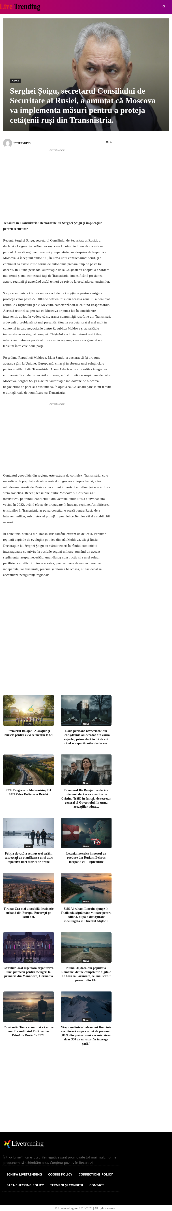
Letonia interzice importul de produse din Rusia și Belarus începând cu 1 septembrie (86, 857)
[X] (55, 678)
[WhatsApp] (84, 678)
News (15, 80)
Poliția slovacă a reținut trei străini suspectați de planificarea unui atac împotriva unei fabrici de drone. (29, 857)
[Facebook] (40, 678)
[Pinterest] (70, 678)
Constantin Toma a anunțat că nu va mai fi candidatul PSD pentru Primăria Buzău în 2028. (29, 1031)
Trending (24, 143)
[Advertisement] (57, 183)
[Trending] (8, 143)
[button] (164, 7)
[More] (100, 678)
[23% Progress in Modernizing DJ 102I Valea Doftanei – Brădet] (28, 769)
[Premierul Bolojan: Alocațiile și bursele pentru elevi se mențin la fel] (28, 710)
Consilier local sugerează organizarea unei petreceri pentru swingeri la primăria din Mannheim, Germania (29, 972)
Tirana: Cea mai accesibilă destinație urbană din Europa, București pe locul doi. (29, 913)
